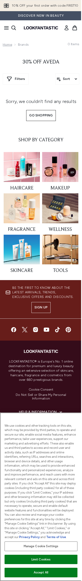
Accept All (41, 572)
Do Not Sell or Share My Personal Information (41, 396)
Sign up (41, 307)
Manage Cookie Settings (41, 546)
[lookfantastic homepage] (41, 27)
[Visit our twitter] (24, 329)
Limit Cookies (41, 559)
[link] (66, 27)
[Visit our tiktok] (57, 329)
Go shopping (41, 115)
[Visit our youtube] (46, 329)
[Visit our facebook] (13, 329)
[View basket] (74, 27)
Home (7, 45)
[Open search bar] (13, 27)
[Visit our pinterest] (68, 329)
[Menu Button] (5, 27)
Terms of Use (56, 537)
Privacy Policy (29, 537)
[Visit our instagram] (35, 329)
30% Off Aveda (41, 62)
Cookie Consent (41, 390)
